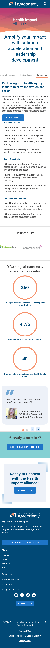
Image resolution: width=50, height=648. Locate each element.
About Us (6, 563)
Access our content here (25, 447)
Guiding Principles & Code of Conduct (25, 636)
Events (5, 559)
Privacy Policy (25, 641)
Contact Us (42, 75)
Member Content (26, 75)
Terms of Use (25, 631)
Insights (5, 555)
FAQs (4, 567)
